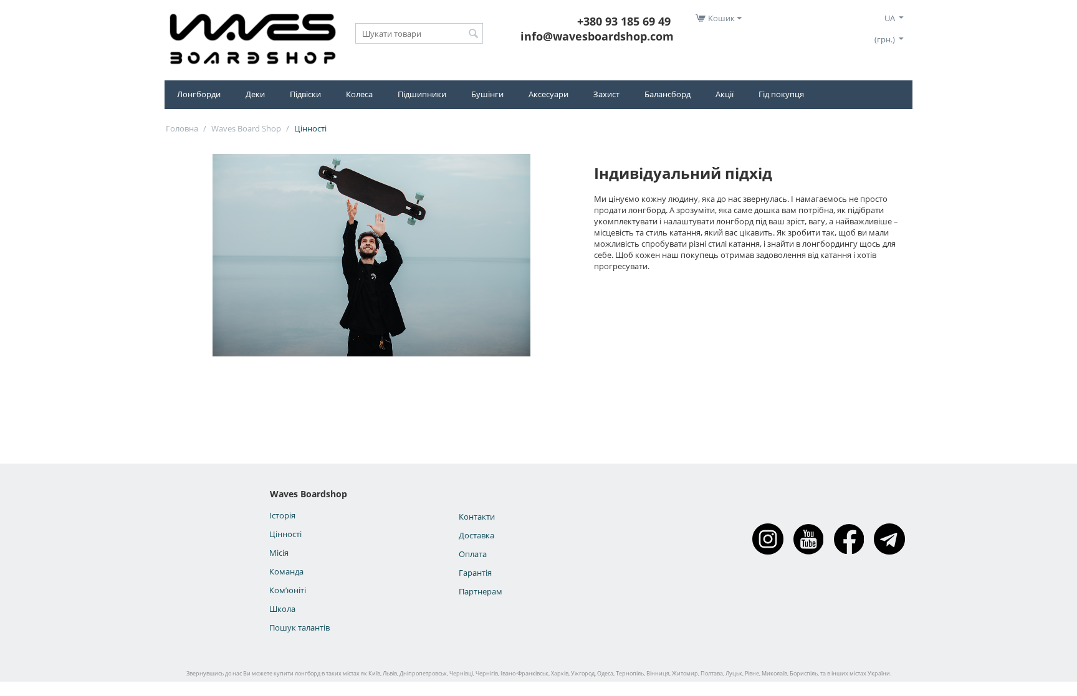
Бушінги (487, 94)
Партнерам (480, 591)
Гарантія (475, 572)
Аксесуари (548, 94)
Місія (279, 552)
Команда (286, 571)
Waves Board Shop (246, 128)
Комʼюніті (287, 590)
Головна (182, 128)
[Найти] (473, 34)
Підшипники (422, 94)
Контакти (477, 516)
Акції (725, 94)
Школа (282, 608)
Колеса (359, 94)
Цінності (285, 534)
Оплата (473, 554)
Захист (606, 94)
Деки (255, 94)
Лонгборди (199, 94)
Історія (282, 515)
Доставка (476, 535)
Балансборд (667, 94)
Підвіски (305, 94)
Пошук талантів (299, 627)
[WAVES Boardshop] (252, 36)
